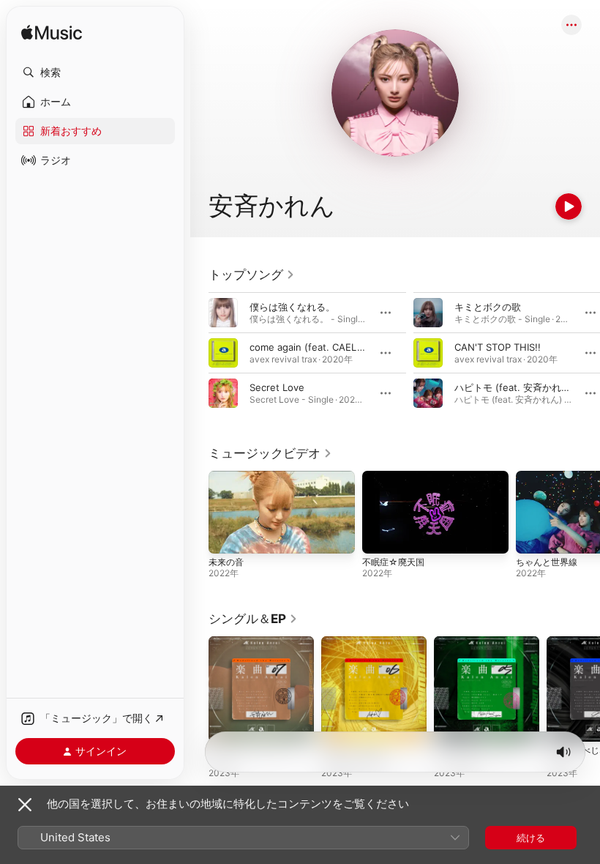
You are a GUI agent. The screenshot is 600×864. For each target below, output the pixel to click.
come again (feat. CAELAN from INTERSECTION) (360, 347)
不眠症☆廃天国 (393, 561)
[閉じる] (24, 804)
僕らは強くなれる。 (292, 307)
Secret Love (277, 387)
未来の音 (226, 561)
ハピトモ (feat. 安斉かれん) (514, 387)
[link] (252, 275)
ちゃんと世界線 (546, 561)
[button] (95, 72)
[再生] (568, 206)
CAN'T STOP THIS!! (497, 347)
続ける (531, 837)
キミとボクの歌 (487, 307)
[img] (51, 33)
